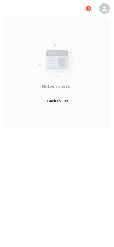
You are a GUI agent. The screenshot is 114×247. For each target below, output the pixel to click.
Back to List (57, 101)
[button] (104, 8)
